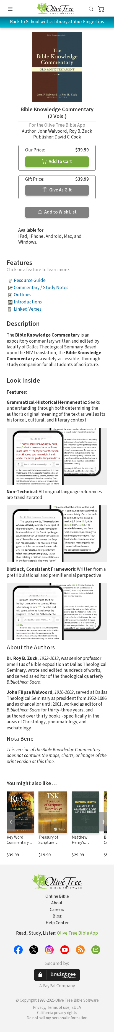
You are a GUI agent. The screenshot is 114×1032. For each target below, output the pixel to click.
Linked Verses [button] (28, 309)
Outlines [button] (22, 295)
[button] (91, 9)
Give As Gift (60, 190)
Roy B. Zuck (80, 131)
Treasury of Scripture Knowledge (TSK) (48, 845)
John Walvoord (52, 131)
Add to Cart (60, 161)
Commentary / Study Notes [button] (41, 287)
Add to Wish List (60, 212)
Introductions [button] (28, 302)
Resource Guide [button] (30, 280)
